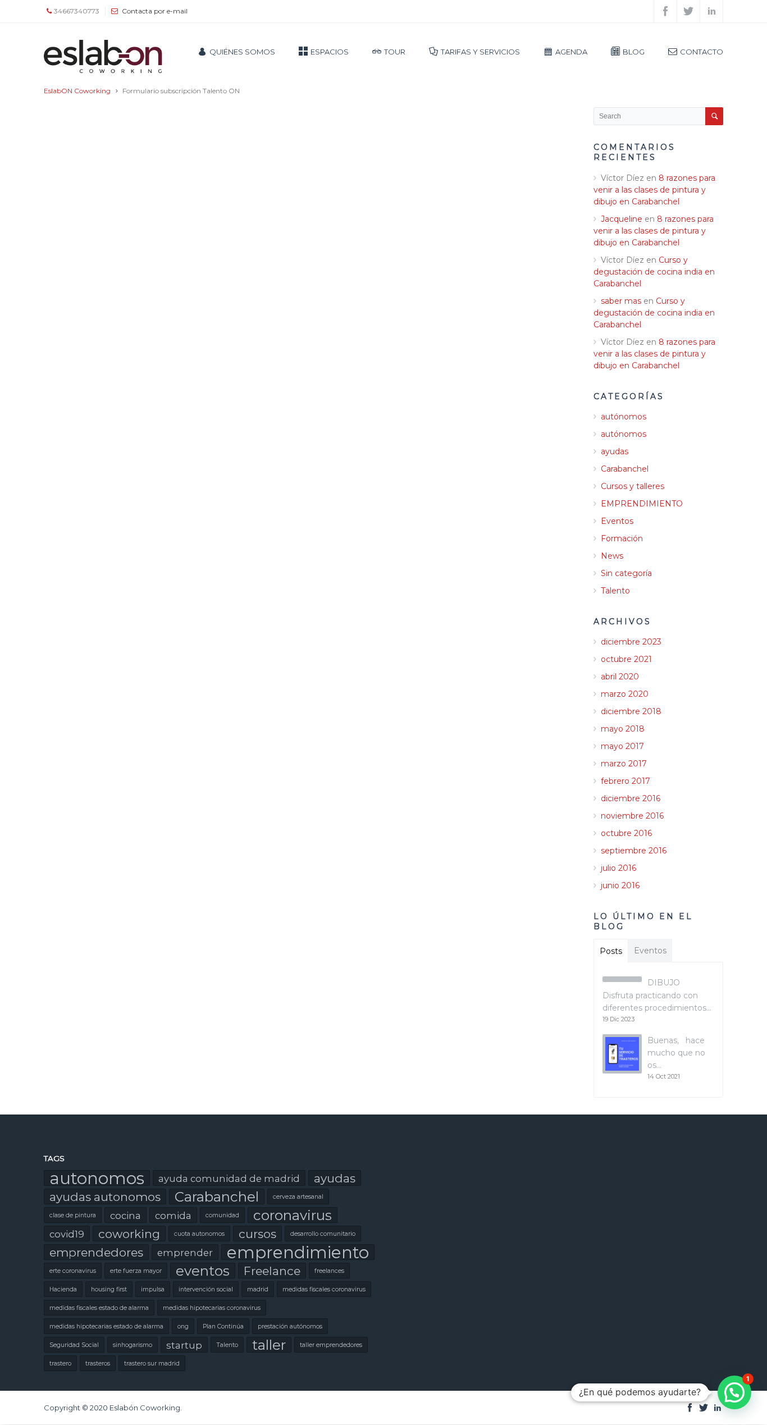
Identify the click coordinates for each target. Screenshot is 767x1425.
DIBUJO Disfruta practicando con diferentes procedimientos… (656, 995)
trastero (60, 1363)
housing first (109, 1289)
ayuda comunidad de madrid (229, 1178)
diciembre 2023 (631, 642)
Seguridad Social (74, 1345)
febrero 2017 (625, 781)
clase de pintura (72, 1215)
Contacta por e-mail (155, 11)
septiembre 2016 (633, 851)
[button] (734, 1392)
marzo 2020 (625, 694)
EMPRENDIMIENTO (642, 504)
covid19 (66, 1234)
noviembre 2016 (632, 816)
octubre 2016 (626, 833)
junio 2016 (620, 885)
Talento (615, 591)
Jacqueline (621, 219)
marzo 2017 (624, 764)
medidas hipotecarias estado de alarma (106, 1326)
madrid (257, 1289)
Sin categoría (626, 573)
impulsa (153, 1289)
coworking (129, 1234)
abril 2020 (620, 677)
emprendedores (96, 1252)
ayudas (614, 451)
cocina (125, 1215)
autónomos (623, 417)
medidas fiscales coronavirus (324, 1289)
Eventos (617, 521)
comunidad (222, 1215)
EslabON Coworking (77, 90)
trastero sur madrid (152, 1363)
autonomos (96, 1178)
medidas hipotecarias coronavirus (212, 1308)
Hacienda (63, 1289)
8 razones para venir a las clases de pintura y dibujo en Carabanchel (654, 190)
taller (269, 1345)
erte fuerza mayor (136, 1271)
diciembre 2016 (630, 798)
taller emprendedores (331, 1345)
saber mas (621, 301)
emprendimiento (298, 1252)
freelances (329, 1271)
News (612, 556)
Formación (622, 538)
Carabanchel (625, 469)
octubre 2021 (626, 659)
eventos (203, 1270)
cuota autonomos (199, 1233)
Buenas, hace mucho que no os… (676, 1053)
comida (173, 1215)
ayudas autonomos (105, 1197)
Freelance (272, 1271)
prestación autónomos (290, 1326)
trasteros (97, 1363)
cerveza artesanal (298, 1196)
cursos (257, 1234)
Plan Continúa (223, 1326)
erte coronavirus (72, 1271)
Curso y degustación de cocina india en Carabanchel (654, 272)
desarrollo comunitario (322, 1233)
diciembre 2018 (631, 711)
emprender (185, 1252)
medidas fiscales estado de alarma (99, 1308)
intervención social (206, 1289)
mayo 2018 (623, 729)
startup (184, 1345)
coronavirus (292, 1215)
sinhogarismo (132, 1345)
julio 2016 (618, 868)
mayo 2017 (622, 746)
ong (183, 1326)
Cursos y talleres (632, 486)
